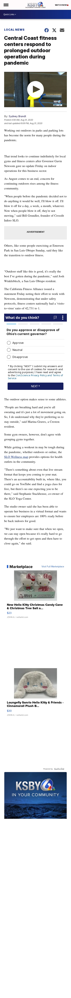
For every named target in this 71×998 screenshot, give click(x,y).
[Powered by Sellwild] (59, 769)
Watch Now (61, 5)
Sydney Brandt (17, 116)
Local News (14, 29)
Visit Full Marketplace (53, 566)
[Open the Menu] (6, 5)
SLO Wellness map (16, 457)
